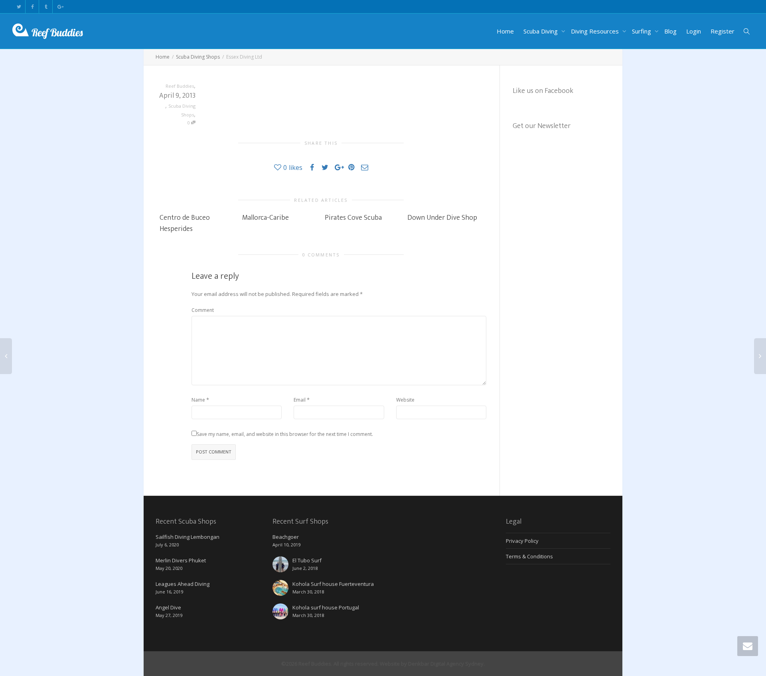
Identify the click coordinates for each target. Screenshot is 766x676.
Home (505, 31)
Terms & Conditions (529, 556)
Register (722, 31)
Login (693, 31)
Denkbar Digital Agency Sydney (446, 663)
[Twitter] (19, 6)
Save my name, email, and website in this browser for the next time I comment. (285, 434)
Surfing (642, 31)
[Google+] (59, 6)
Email (300, 399)
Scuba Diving (541, 31)
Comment (203, 310)
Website (405, 399)
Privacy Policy (522, 540)
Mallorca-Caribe (265, 218)
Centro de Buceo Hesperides (185, 223)
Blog (670, 31)
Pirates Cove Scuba (353, 218)
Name (198, 399)
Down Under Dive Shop (442, 218)
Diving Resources (595, 31)
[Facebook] (32, 6)
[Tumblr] (46, 6)
